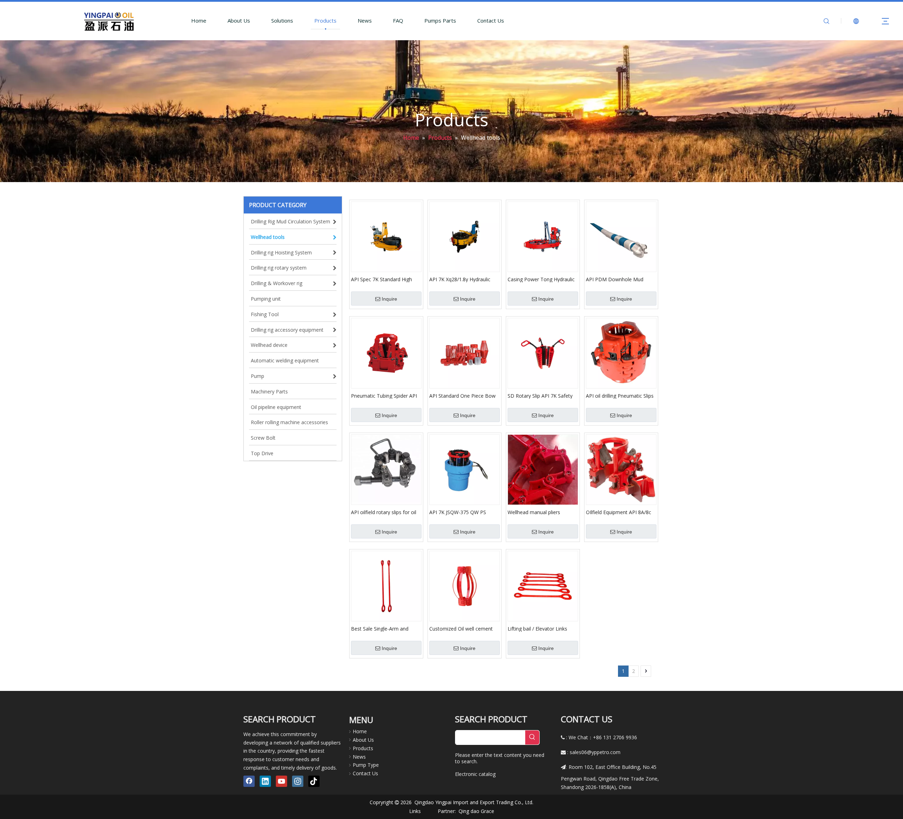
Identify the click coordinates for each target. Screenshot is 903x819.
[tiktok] (314, 781)
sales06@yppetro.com (595, 752)
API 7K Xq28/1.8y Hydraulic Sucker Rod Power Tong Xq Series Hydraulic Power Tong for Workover (462, 279)
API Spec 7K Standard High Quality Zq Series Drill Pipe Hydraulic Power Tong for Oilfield (381, 279)
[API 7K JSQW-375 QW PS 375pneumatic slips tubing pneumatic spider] (464, 469)
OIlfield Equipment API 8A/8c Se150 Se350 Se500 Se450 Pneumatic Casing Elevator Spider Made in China (618, 512)
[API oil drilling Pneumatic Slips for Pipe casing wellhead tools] (621, 352)
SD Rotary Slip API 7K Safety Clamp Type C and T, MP (540, 395)
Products (325, 20)
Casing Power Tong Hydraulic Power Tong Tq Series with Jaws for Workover (541, 279)
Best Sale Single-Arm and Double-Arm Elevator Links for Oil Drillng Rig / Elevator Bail (385, 628)
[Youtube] (281, 781)
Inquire (389, 299)
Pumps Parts (440, 20)
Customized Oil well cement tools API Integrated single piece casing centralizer (461, 628)
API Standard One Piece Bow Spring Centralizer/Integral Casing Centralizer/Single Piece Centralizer (464, 395)
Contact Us (490, 20)
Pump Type (366, 764)
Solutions (282, 20)
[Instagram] (297, 781)
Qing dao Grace (476, 811)
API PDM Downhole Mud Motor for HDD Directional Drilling (616, 279)
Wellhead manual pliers (534, 512)
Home (198, 20)
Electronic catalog (475, 774)
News (365, 20)
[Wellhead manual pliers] (543, 469)
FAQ (398, 20)
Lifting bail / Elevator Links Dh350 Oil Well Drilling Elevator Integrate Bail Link (543, 628)
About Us (239, 20)
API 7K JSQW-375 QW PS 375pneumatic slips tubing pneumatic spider (459, 512)
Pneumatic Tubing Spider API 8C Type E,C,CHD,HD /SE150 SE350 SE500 (384, 395)
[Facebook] (249, 781)
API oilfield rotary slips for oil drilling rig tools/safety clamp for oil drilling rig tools (384, 512)
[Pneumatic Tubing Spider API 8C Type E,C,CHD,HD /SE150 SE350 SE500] (386, 352)
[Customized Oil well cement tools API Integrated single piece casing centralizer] (464, 585)
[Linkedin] (265, 781)
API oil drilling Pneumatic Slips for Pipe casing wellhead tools (620, 395)
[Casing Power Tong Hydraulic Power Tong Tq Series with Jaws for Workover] (543, 236)
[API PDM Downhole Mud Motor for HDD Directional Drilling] (621, 236)
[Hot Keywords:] (532, 737)
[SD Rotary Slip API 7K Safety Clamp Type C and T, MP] (543, 352)
